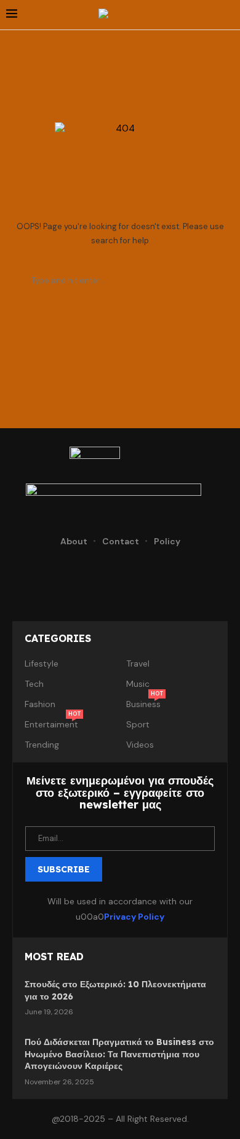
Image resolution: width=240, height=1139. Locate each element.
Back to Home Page (120, 332)
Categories (58, 638)
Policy (167, 541)
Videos (140, 744)
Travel (138, 663)
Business (143, 704)
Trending (42, 744)
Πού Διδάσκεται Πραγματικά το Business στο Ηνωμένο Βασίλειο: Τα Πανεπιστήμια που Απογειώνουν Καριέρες (119, 1053)
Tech (34, 683)
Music (138, 683)
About (73, 541)
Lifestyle (41, 663)
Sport (138, 724)
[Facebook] (41, 578)
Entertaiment (51, 724)
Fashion (40, 704)
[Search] (228, 14)
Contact (120, 541)
